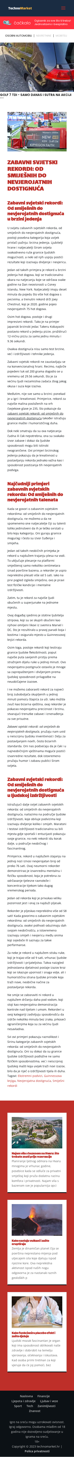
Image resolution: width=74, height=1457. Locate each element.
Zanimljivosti (47, 1406)
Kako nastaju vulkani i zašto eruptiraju (30, 1242)
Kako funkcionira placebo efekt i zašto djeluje (33, 1335)
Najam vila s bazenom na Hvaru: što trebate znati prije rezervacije (35, 1155)
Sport (18, 1406)
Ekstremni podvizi (30, 1076)
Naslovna (26, 1396)
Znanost (34, 1411)
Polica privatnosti (37, 1451)
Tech (30, 1406)
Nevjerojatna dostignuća (34, 1081)
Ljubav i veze (49, 1401)
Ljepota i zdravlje (24, 1401)
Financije (43, 1396)
